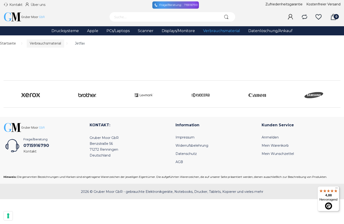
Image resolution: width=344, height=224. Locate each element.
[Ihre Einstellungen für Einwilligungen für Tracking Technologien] (8, 215)
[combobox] (163, 17)
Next (335, 94)
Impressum (185, 137)
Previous (8, 94)
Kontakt (15, 5)
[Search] (226, 17)
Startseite (8, 43)
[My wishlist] (318, 17)
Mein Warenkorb (275, 145)
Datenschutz (186, 154)
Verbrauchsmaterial (45, 43)
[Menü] (336, 189)
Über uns (38, 5)
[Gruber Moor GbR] (28, 17)
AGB (179, 162)
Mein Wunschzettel (278, 154)
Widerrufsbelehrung (192, 145)
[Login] (290, 17)
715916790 (178, 5)
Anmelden (270, 137)
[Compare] (304, 17)
